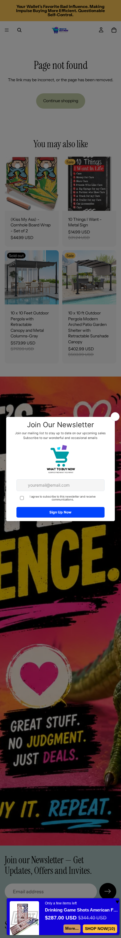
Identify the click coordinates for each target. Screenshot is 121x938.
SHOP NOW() (101, 928)
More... (74, 928)
